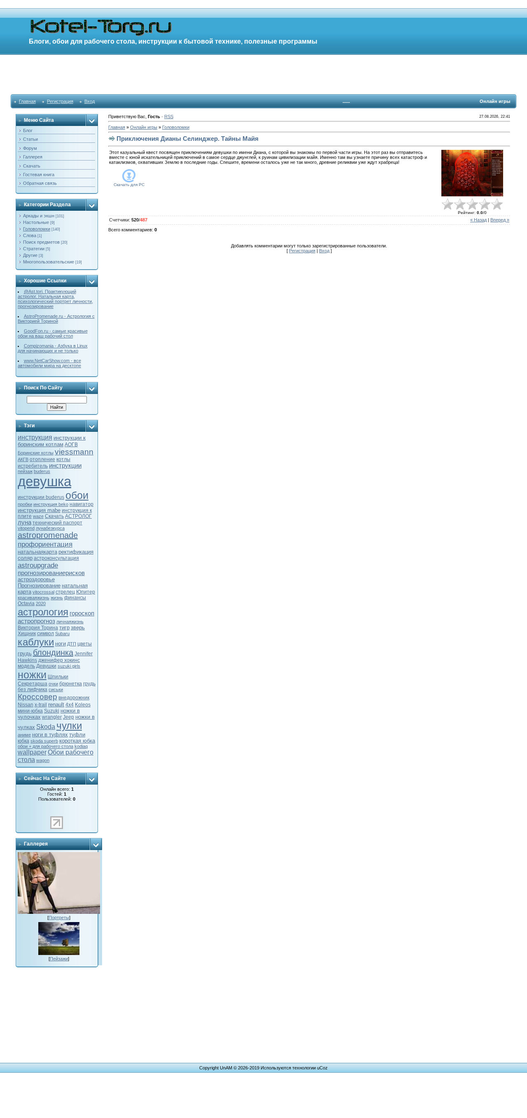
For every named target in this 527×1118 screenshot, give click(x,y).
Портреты (59, 917)
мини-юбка (30, 711)
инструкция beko (50, 504)
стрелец (65, 592)
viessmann (74, 451)
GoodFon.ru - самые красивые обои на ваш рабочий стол (53, 333)
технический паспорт (57, 523)
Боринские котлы (36, 452)
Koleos (83, 705)
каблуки (36, 642)
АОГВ (71, 444)
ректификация (75, 552)
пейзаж (25, 471)
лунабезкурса (50, 528)
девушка (44, 481)
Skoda (45, 726)
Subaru (62, 633)
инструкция (35, 437)
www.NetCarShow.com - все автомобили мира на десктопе (49, 363)
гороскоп (82, 613)
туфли (77, 734)
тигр (64, 627)
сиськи (56, 689)
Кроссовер (37, 696)
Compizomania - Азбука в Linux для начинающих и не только (53, 348)
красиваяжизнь (33, 597)
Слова (29, 235)
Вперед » (499, 219)
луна (24, 522)
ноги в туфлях (50, 734)
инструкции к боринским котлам (52, 441)
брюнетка (70, 684)
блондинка (53, 652)
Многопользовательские (48, 261)
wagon (42, 760)
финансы (75, 598)
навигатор (81, 504)
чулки (69, 725)
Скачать (54, 516)
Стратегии (33, 248)
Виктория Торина (38, 628)
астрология (43, 611)
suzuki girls (69, 666)
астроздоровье (36, 579)
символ (45, 633)
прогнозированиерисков (51, 573)
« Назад (478, 219)
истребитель (33, 466)
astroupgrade (38, 565)
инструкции (65, 465)
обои (77, 495)
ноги (60, 644)
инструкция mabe (39, 510)
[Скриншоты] (472, 173)
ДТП (71, 643)
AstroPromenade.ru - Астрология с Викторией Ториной (56, 319)
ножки (32, 674)
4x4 (69, 705)
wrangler (52, 717)
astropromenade (48, 535)
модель (26, 666)
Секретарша (32, 684)
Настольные (36, 222)
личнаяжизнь (70, 621)
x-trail (41, 705)
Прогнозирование (39, 585)
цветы (84, 644)
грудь (25, 653)
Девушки (46, 666)
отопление (42, 459)
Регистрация (60, 101)
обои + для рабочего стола (45, 746)
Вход (89, 101)
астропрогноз (36, 621)
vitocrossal (43, 591)
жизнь (57, 597)
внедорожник (73, 698)
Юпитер (85, 592)
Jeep (68, 717)
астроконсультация (56, 558)
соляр (25, 558)
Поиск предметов (41, 242)
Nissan (25, 705)
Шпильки (58, 677)
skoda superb (44, 740)
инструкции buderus (41, 497)
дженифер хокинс (59, 660)
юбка (23, 741)
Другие (30, 255)
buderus (42, 471)
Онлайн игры (143, 127)
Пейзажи (59, 958)
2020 (41, 603)
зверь (78, 627)
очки (53, 683)
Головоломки (36, 228)
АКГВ (23, 459)
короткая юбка (77, 741)
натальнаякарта (37, 552)
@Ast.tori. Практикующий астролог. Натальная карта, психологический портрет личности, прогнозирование (55, 299)
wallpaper (32, 752)
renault (56, 704)
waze (38, 516)
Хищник (27, 633)
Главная (27, 101)
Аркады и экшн (38, 215)
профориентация (45, 544)
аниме (24, 734)
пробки (25, 504)
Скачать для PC (129, 184)
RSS (168, 116)
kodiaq (81, 746)
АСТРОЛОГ (78, 516)
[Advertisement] (263, 74)
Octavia (26, 603)
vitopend (26, 528)
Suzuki (51, 711)
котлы (63, 459)
